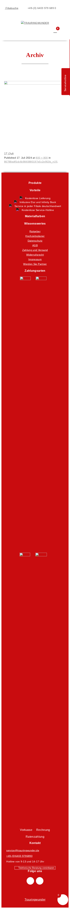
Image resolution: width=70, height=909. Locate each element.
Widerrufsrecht (35, 254)
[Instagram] (39, 881)
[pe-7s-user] (48, 33)
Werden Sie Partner (35, 264)
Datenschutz (35, 240)
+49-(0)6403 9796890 (19, 856)
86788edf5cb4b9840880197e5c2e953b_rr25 (30, 161)
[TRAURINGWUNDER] (35, 23)
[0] (55, 31)
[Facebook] (30, 881)
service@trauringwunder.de (22, 850)
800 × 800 (42, 157)
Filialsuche (11, 8)
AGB (35, 245)
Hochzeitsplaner (35, 236)
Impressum (35, 259)
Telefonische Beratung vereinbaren (36, 868)
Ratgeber (35, 231)
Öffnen (7, 18)
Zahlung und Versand (35, 250)
